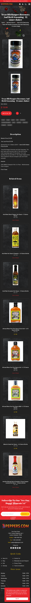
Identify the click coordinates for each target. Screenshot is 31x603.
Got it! (17, 598)
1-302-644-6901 (16, 540)
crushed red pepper (6, 122)
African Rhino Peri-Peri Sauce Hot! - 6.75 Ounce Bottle (15, 368)
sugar (8, 119)
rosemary (23, 119)
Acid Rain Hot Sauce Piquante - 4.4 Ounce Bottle (15, 253)
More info (8, 595)
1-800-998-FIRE (18, 537)
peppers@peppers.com (17, 542)
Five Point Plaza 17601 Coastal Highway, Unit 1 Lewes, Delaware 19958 (15, 533)
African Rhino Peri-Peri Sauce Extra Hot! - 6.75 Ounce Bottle (15, 329)
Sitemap (5, 565)
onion (3, 119)
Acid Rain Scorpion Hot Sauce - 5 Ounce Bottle (15, 291)
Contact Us (17, 558)
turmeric (19, 122)
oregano (3, 125)
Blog (4, 561)
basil (14, 122)
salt (17, 119)
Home (3, 22)
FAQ (4, 563)
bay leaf (9, 125)
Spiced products (11, 22)
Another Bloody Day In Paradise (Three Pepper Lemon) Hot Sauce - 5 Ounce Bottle (15, 482)
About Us (5, 558)
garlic (13, 119)
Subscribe (24, 514)
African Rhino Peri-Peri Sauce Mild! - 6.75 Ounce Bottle (15, 407)
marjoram (25, 122)
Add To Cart (5, 113)
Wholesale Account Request (21, 561)
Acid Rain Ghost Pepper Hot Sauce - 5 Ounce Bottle (15, 215)
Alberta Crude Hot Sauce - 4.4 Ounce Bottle (15, 444)
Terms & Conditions (19, 565)
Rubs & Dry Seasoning (23, 22)
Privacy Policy (17, 563)
